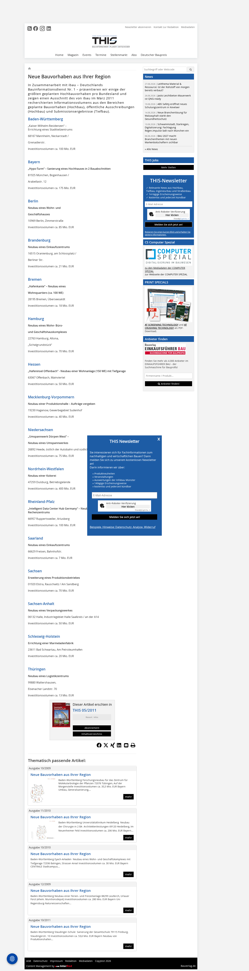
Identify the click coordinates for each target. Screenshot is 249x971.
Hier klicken (128, 506)
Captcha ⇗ (142, 510)
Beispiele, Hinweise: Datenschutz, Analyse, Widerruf (122, 527)
